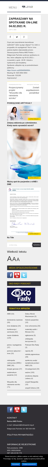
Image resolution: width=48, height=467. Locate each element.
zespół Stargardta (31, 382)
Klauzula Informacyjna (15, 438)
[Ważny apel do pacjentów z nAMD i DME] (24, 154)
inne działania (12, 326)
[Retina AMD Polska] (27, 7)
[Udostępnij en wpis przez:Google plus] (24, 37)
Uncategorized (30, 369)
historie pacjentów (31, 320)
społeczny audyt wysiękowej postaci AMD (32, 362)
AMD (9, 314)
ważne (27, 372)
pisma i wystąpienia (14, 345)
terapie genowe (13, 369)
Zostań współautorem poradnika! (32, 90)
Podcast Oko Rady (32, 345)
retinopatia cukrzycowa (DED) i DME (14, 362)
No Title (10, 238)
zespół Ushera (30, 388)
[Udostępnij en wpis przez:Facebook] (10, 37)
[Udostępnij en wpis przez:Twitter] (17, 37)
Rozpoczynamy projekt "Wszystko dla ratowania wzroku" (16, 92)
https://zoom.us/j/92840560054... (19, 70)
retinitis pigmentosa (32, 354)
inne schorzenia (31, 326)
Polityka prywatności (29, 464)
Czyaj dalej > (34, 119)
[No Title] (24, 211)
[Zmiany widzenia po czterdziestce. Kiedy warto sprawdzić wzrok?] (24, 113)
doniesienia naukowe (15, 320)
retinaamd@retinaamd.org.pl (23, 425)
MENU (13, 7)
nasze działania (13, 335)
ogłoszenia (29, 335)
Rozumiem (15, 464)
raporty (27, 351)
